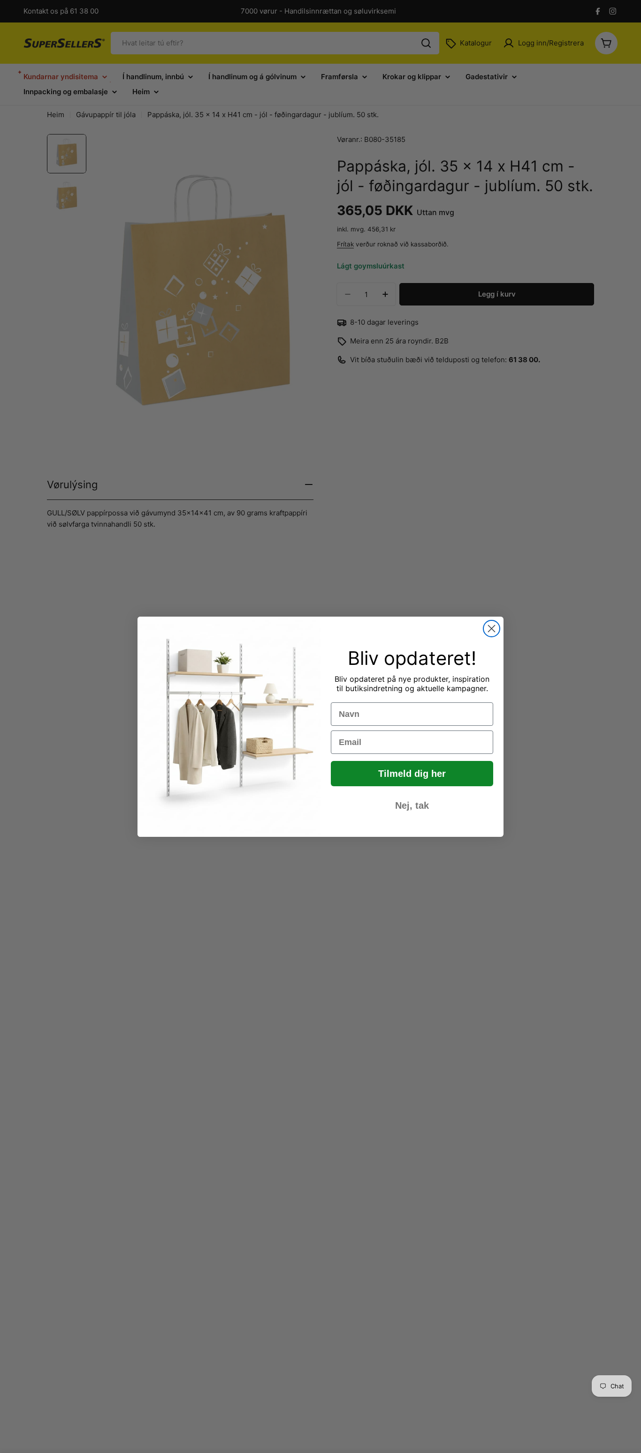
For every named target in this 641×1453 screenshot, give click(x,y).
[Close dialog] (491, 628)
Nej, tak (412, 805)
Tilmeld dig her (412, 773)
